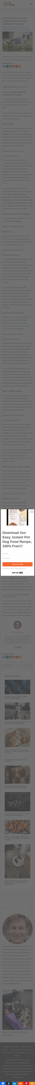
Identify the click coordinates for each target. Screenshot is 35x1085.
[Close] (32, 511)
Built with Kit (17, 572)
